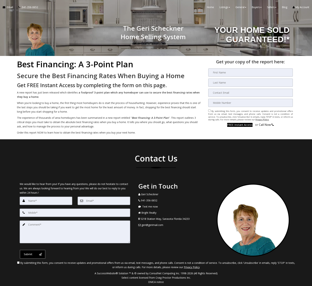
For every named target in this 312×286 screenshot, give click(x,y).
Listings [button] (223, 7)
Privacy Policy (262, 119)
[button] (240, 125)
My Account (302, 7)
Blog (284, 7)
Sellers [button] (271, 7)
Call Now (265, 125)
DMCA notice (156, 282)
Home (210, 7)
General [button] (239, 7)
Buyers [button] (256, 7)
